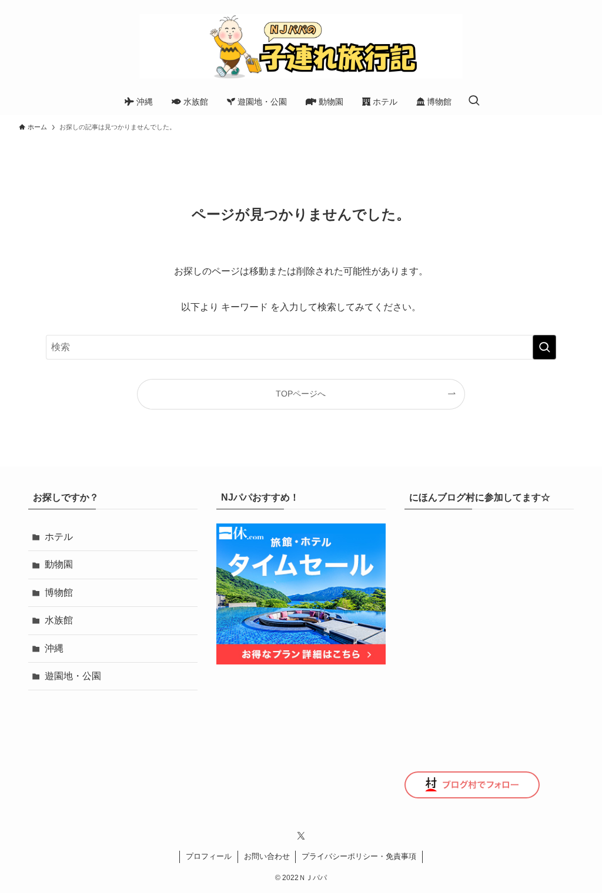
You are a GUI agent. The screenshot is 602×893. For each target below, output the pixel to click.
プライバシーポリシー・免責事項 (359, 856)
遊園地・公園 (73, 676)
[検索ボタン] (474, 101)
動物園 (59, 564)
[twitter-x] (301, 836)
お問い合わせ (267, 856)
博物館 (59, 592)
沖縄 (54, 648)
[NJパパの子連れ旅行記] (301, 46)
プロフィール (209, 856)
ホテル (59, 537)
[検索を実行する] (544, 347)
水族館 (59, 620)
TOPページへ (301, 393)
